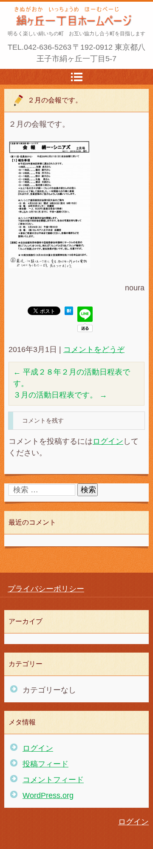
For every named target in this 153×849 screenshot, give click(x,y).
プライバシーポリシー (46, 589)
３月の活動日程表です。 (60, 395)
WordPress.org (48, 795)
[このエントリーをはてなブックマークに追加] (69, 312)
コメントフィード (53, 779)
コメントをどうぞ (94, 349)
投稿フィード (45, 764)
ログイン (108, 441)
